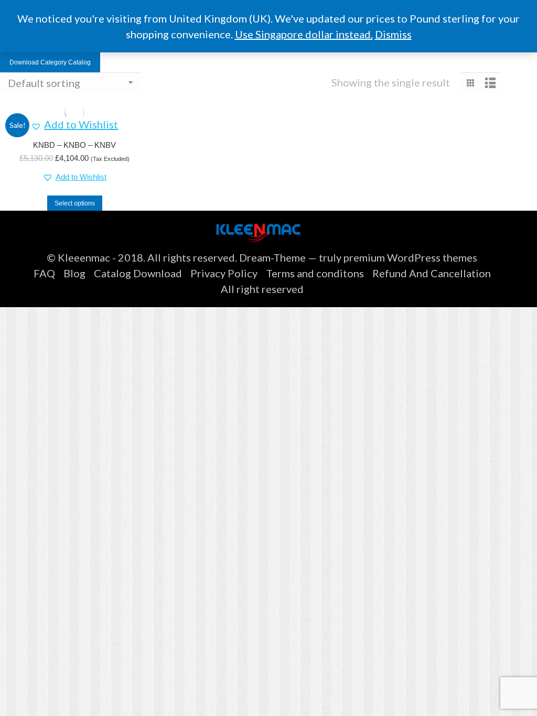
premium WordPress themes (410, 257)
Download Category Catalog (50, 62)
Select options (75, 203)
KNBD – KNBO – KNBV (74, 144)
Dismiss (393, 34)
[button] (74, 124)
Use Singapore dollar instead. (304, 34)
